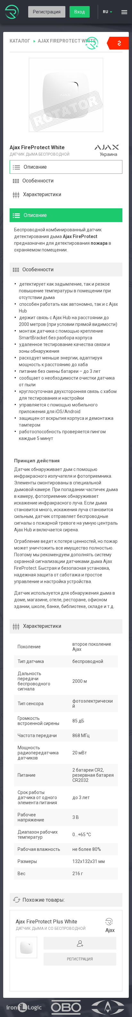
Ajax (110, 930)
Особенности (38, 181)
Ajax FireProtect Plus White (46, 922)
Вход (79, 11)
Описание (35, 167)
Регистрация (47, 11)
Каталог (20, 40)
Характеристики (42, 194)
